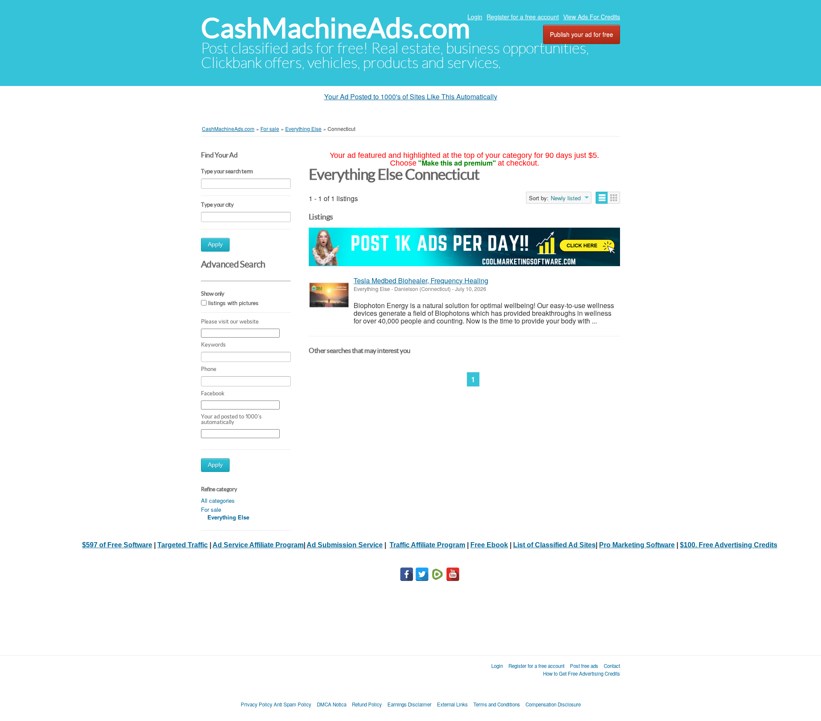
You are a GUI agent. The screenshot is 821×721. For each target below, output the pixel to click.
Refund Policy (367, 704)
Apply (215, 244)
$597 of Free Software (117, 545)
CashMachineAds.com (335, 28)
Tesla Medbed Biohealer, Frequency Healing (421, 280)
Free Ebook (489, 545)
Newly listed (566, 198)
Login (474, 16)
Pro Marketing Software (637, 545)
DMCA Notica (331, 704)
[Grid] (614, 198)
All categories (218, 500)
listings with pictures (233, 303)
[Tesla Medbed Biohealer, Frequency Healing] (329, 295)
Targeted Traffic (182, 545)
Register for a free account (523, 16)
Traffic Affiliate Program (427, 545)
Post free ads (584, 665)
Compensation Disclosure (553, 704)
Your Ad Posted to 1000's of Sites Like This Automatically (410, 96)
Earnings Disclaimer (409, 704)
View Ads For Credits (591, 16)
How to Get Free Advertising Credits (581, 673)
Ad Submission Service (345, 545)
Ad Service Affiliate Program (258, 545)
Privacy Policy (256, 704)
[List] (602, 198)
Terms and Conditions (496, 704)
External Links (452, 704)
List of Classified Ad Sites (554, 545)
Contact (612, 665)
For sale (211, 509)
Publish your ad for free (581, 34)
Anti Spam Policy (292, 704)
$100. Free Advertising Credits (728, 545)
